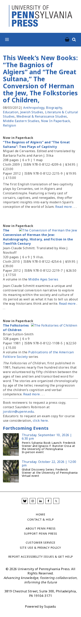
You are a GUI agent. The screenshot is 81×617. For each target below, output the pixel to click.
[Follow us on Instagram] (33, 501)
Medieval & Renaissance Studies (42, 116)
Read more (63, 206)
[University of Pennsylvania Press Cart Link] (67, 40)
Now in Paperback (55, 121)
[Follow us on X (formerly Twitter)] (56, 501)
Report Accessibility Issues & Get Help (40, 556)
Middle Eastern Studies (21, 121)
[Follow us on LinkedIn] (40, 501)
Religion (9, 125)
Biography (54, 107)
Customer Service (40, 542)
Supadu (50, 606)
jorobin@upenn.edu (18, 411)
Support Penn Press (40, 533)
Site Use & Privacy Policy (40, 547)
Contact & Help (40, 519)
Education (10, 112)
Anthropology (33, 107)
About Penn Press (41, 528)
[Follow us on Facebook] (48, 501)
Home (40, 514)
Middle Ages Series (43, 279)
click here (40, 420)
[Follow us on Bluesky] (25, 501)
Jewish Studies (31, 112)
